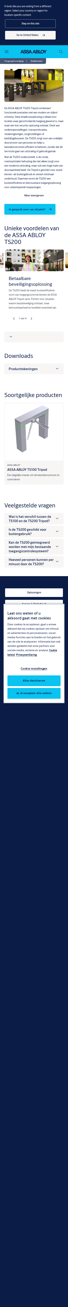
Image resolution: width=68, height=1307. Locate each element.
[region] (34, 653)
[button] (30, 23)
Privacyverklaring (26, 654)
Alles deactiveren (34, 680)
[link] (30, 35)
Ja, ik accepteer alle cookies (34, 693)
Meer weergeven (34, 195)
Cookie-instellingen (34, 668)
